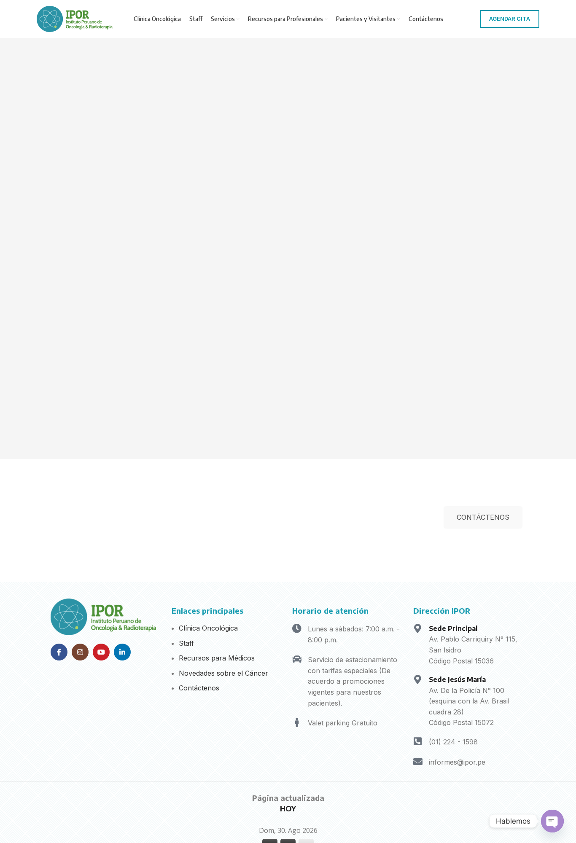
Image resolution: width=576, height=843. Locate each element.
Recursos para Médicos (217, 658)
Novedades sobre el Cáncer (223, 673)
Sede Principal (453, 628)
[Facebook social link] (59, 652)
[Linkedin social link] (122, 652)
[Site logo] (75, 18)
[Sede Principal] (418, 628)
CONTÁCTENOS (483, 517)
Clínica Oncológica (208, 628)
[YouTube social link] (101, 652)
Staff (186, 643)
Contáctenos (199, 688)
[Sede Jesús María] (418, 679)
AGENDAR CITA (509, 18)
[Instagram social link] (80, 652)
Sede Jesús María (457, 679)
